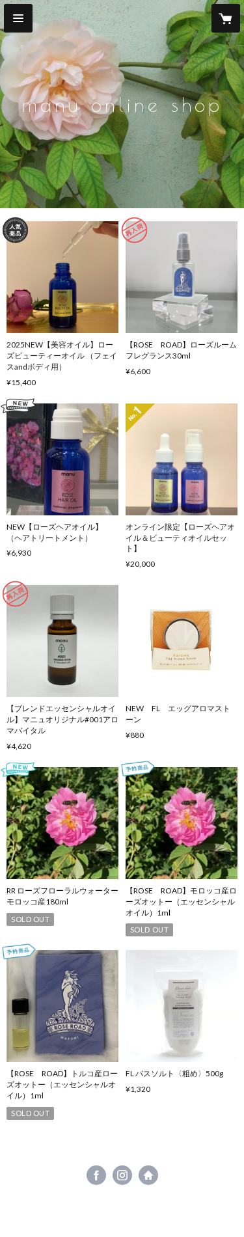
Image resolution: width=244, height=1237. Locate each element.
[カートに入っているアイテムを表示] (225, 18)
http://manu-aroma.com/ (148, 1175)
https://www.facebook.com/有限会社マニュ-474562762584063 (96, 1175)
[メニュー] (18, 18)
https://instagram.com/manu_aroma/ (122, 1175)
